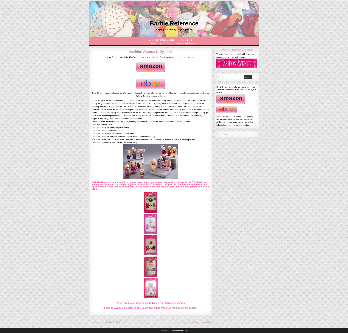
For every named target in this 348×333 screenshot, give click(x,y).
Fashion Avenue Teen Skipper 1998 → (197, 322)
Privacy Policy (222, 134)
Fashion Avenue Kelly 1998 (150, 52)
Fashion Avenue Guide (233, 54)
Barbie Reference (174, 23)
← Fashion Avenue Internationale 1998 (104, 322)
